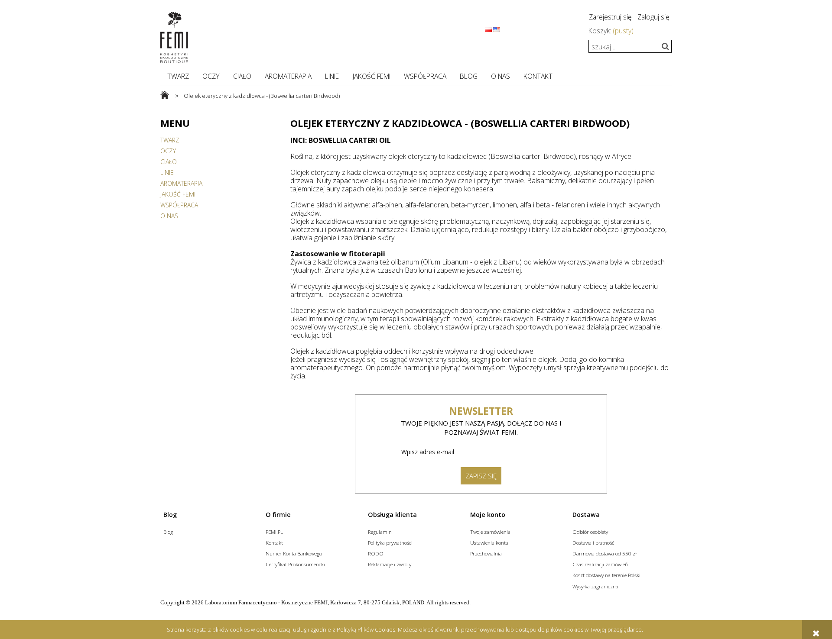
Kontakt (274, 542)
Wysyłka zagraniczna (595, 586)
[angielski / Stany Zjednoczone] (496, 29)
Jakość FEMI (177, 194)
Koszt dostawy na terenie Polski (606, 574)
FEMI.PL (274, 531)
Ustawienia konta (489, 542)
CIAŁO (168, 162)
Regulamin (380, 531)
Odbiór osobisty (590, 531)
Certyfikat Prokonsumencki (295, 564)
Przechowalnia (486, 553)
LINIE (167, 172)
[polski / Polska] (488, 29)
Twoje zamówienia (490, 531)
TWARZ (169, 140)
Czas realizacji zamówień (600, 564)
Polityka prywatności (390, 542)
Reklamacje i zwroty (389, 564)
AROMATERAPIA (181, 183)
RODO (376, 553)
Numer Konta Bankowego (294, 553)
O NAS (169, 216)
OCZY (168, 151)
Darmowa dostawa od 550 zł (604, 553)
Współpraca (179, 205)
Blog (168, 531)
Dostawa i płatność (593, 542)
